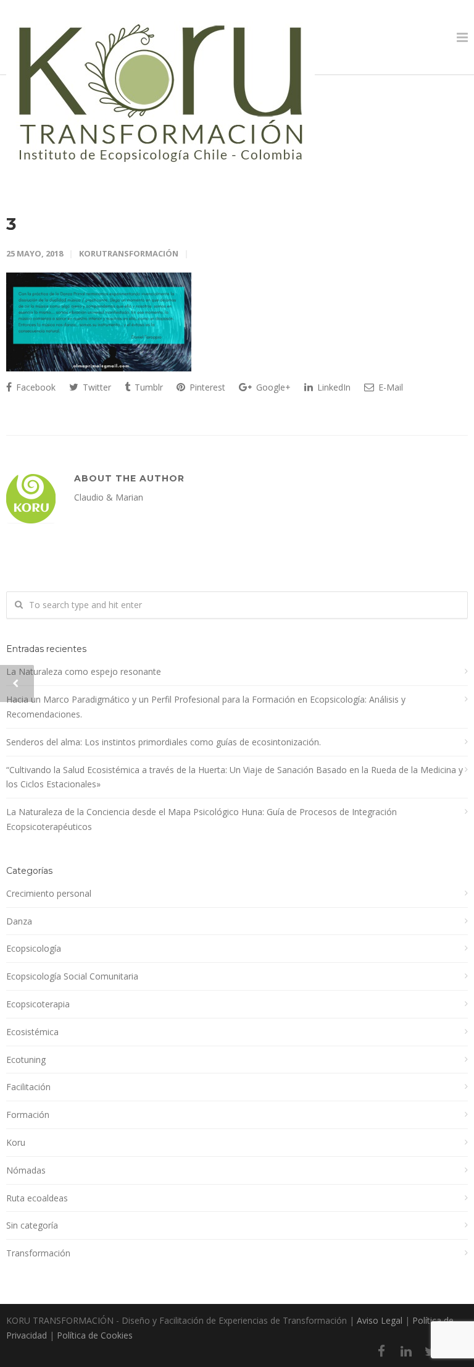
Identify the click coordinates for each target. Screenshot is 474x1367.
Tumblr (147, 387)
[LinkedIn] (406, 1351)
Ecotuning (26, 1059)
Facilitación (28, 1087)
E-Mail (389, 387)
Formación (27, 1114)
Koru (15, 1142)
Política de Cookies (95, 1335)
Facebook (35, 387)
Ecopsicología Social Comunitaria (72, 976)
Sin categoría (32, 1225)
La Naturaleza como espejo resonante (83, 671)
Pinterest (206, 387)
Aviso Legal (379, 1320)
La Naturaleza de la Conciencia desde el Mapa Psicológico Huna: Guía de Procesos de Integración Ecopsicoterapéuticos (201, 819)
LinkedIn (333, 387)
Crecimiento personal (48, 893)
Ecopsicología (33, 948)
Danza (19, 921)
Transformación (38, 1253)
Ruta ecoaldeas (37, 1198)
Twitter (95, 387)
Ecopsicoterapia (38, 1004)
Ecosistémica (32, 1032)
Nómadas (26, 1170)
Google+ (272, 387)
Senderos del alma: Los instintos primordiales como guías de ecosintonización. (163, 742)
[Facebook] (381, 1351)
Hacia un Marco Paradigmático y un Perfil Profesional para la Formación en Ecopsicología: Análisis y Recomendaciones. (205, 706)
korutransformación (128, 253)
